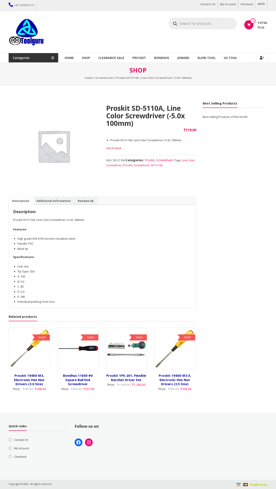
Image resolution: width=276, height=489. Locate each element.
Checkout (246, 4)
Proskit (149, 160)
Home (69, 58)
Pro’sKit (139, 58)
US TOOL (230, 58)
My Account (228, 4)
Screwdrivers (104, 78)
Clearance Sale (111, 58)
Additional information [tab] (53, 201)
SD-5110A (157, 165)
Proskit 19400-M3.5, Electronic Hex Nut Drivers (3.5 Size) (175, 379)
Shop (86, 58)
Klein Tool (207, 58)
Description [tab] (20, 201)
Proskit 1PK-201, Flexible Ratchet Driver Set (126, 377)
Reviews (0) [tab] (85, 201)
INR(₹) (261, 4)
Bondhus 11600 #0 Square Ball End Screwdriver (78, 379)
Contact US (207, 4)
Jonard (183, 58)
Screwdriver (141, 165)
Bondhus (161, 58)
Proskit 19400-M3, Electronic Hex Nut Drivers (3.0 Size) (29, 379)
